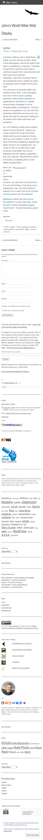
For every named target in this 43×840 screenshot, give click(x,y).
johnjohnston (31, 182)
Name (3, 283)
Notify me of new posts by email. (13, 310)
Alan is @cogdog (6, 577)
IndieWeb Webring (9, 383)
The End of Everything (19, 580)
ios (13, 517)
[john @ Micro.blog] (6, 703)
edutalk (22, 506)
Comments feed (6, 608)
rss (24, 524)
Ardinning (24, 497)
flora (11, 510)
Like (3, 747)
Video (22, 752)
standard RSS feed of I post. (18, 413)
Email (3, 291)
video (36, 528)
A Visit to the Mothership (9, 39)
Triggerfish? (15, 662)
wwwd (12, 227)
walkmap (9, 532)
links (12, 521)
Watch (27, 751)
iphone (17, 517)
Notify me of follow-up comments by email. (17, 306)
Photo (25, 747)
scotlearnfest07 (8, 229)
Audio (14, 743)
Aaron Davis (15, 498)
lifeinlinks (5, 521)
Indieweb (6, 517)
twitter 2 (38, 39)
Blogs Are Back (6, 785)
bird (35, 498)
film (2, 511)
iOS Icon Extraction (18, 656)
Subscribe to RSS (9, 408)
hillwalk (33, 514)
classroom (29, 501)
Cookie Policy (8, 831)
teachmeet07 (19, 229)
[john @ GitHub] (2, 703)
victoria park (28, 527)
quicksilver (20, 101)
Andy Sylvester (6, 584)
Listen (10, 747)
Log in (3, 602)
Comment (5, 260)
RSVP (18, 752)
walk (3, 531)
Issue (38, 743)
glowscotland (24, 513)
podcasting (5, 524)
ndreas (3, 582)
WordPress (20, 531)
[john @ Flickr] (13, 703)
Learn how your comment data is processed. (21, 325)
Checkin (31, 743)
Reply (5, 751)
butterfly (17, 502)
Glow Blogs (24, 510)
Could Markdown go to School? (22, 643)
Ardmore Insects (17, 587)
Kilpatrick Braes (26, 517)
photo (25, 521)
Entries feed (5, 605)
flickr (6, 511)
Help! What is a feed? (8, 404)
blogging (7, 502)
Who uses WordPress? (20, 584)
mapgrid (18, 521)
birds (39, 498)
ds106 (14, 506)
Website (4, 298)
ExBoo (29, 507)
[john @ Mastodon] (20, 703)
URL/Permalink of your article (10, 352)
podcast (32, 521)
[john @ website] (24, 703)
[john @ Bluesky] (17, 703)
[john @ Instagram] (10, 703)
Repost (12, 751)
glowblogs (6, 513)
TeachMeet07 (27, 194)
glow (16, 511)
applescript (25, 227)
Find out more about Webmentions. (21, 347)
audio (31, 498)
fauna (36, 506)
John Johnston (5, 563)
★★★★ (5, 534)
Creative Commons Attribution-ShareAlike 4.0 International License (19, 627)
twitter (6, 48)
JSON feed (4, 417)
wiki (8, 204)
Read (38, 747)
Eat (35, 743)
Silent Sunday (8, 527)
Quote (32, 747)
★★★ (30, 531)
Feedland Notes (9, 778)
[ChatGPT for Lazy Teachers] (21, 666)
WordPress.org (6, 610)
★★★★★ (14, 535)
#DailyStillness (6, 498)
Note (17, 747)
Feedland (4, 793)
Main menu (11, 2)
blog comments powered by (15, 371)
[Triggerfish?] (21, 660)
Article (6, 742)
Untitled (3, 782)
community (5, 506)
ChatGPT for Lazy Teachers (21, 668)
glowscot (15, 514)
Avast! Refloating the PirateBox (24, 577)
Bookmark (23, 743)
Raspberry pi (16, 524)
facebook (27, 77)
